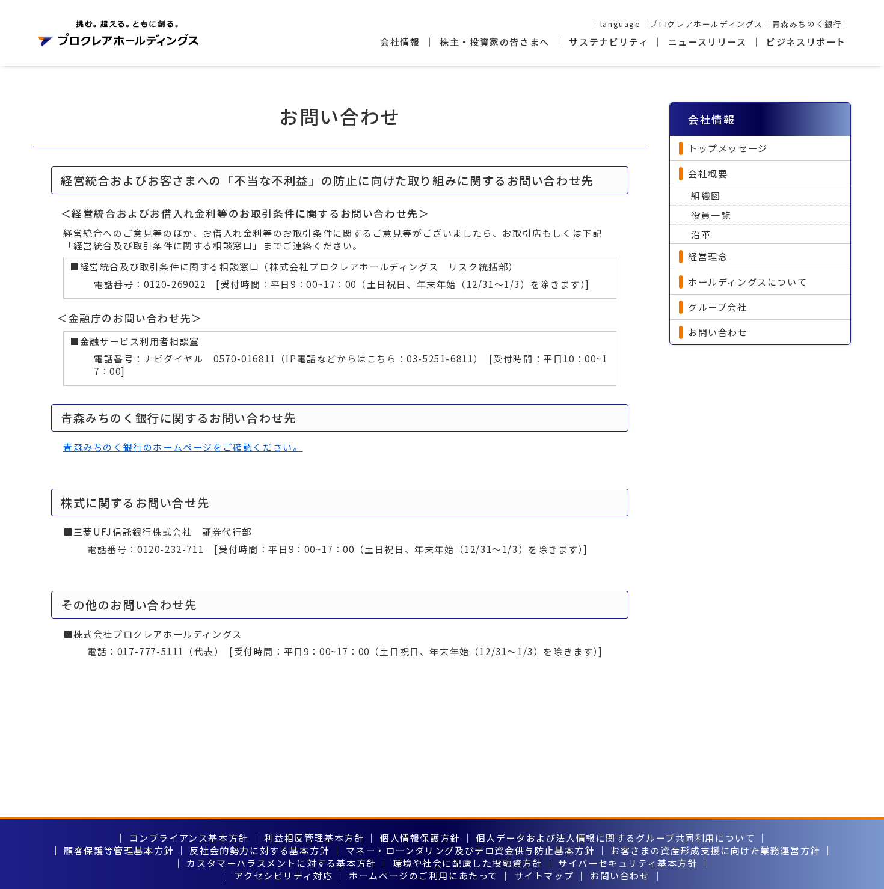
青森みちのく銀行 (807, 23)
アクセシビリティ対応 (283, 875)
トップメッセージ (728, 148)
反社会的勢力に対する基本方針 (259, 850)
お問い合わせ (718, 332)
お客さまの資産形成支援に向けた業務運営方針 (715, 850)
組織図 (706, 195)
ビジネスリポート (806, 41)
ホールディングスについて (747, 281)
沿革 (701, 234)
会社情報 (400, 41)
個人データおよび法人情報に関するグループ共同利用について (615, 837)
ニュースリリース (707, 41)
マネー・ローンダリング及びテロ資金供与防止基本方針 (470, 850)
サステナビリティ (608, 41)
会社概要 (708, 173)
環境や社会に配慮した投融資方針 (467, 863)
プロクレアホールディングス (706, 23)
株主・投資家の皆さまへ (495, 41)
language (620, 23)
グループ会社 (717, 307)
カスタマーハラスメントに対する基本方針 (281, 863)
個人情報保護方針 (420, 837)
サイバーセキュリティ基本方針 (627, 863)
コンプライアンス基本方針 (188, 837)
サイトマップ (544, 875)
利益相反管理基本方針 (314, 837)
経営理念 (708, 256)
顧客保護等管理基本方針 (119, 850)
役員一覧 (711, 215)
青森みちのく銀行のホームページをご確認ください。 (182, 447)
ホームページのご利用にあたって (423, 875)
